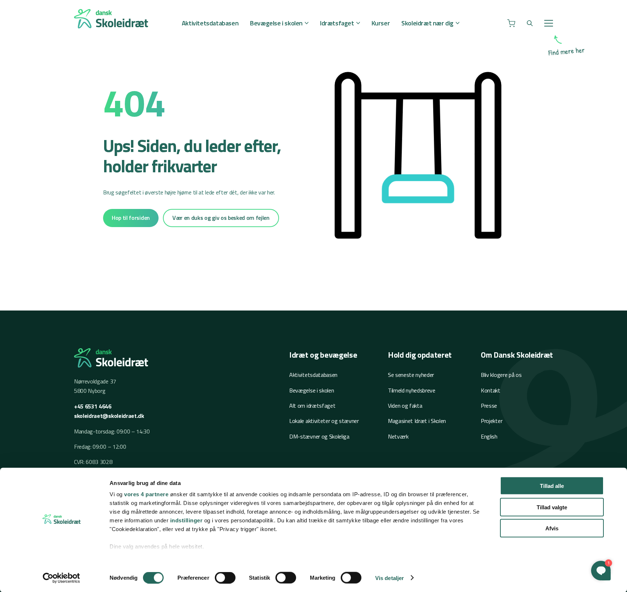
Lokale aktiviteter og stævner (324, 420)
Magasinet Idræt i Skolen (417, 420)
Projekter (491, 420)
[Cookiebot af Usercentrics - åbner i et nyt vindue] (61, 577)
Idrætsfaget (337, 23)
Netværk (398, 436)
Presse (489, 405)
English (489, 436)
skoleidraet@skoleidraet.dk (109, 415)
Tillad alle (552, 486)
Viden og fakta (405, 405)
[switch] (225, 577)
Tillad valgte (552, 507)
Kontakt (490, 390)
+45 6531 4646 (92, 406)
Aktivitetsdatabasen (210, 23)
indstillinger (186, 520)
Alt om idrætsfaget (312, 405)
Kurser (381, 23)
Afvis (551, 528)
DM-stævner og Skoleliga (319, 436)
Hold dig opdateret (420, 355)
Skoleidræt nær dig (427, 23)
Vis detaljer (389, 578)
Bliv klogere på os (501, 374)
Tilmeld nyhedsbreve (411, 390)
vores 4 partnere (146, 494)
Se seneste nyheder (411, 374)
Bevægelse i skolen (276, 23)
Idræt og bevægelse (323, 355)
